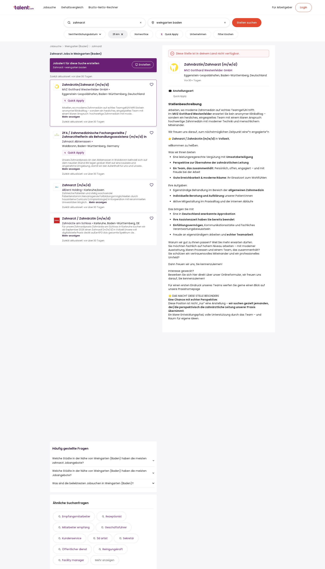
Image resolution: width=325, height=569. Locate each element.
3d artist (102, 538)
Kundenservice (71, 538)
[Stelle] (101, 23)
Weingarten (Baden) (76, 46)
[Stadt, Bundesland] (185, 23)
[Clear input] (140, 23)
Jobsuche (55, 46)
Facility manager (73, 560)
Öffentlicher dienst (74, 549)
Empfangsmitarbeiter (76, 516)
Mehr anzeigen (71, 116)
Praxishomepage (189, 289)
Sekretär (128, 538)
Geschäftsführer (116, 527)
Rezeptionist (114, 516)
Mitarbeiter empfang (76, 527)
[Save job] (151, 84)
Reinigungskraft (113, 549)
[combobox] (104, 23)
